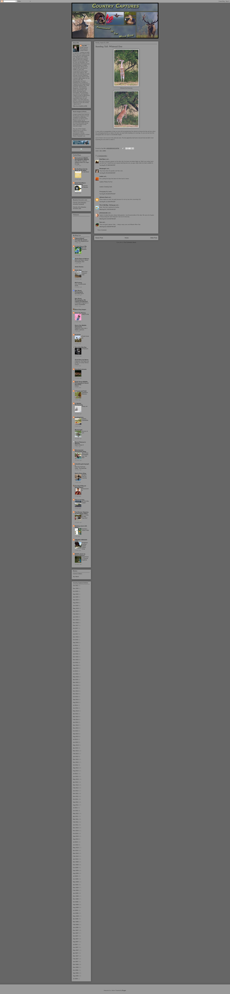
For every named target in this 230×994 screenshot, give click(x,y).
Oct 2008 (75, 902)
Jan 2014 (75, 722)
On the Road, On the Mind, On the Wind (81, 169)
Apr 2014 (75, 713)
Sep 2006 (75, 973)
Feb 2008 (75, 924)
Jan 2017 (75, 634)
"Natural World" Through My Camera (81, 239)
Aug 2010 (75, 839)
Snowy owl (84, 406)
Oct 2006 (75, 970)
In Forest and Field (80, 391)
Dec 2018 (75, 619)
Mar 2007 (75, 956)
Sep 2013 (75, 733)
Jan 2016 (75, 654)
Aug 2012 (75, 770)
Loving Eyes (85, 348)
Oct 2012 (75, 765)
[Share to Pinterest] (133, 148)
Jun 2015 (75, 674)
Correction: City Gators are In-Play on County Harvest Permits (82, 362)
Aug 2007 (75, 941)
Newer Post (99, 238)
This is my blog (79, 499)
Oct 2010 (75, 833)
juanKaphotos (79, 417)
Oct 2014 (75, 696)
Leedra (101, 176)
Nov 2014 (75, 693)
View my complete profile (80, 106)
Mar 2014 (75, 716)
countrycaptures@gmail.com (81, 121)
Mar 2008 (75, 921)
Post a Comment (102, 230)
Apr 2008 (75, 919)
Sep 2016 (75, 642)
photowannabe (103, 213)
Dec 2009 (75, 862)
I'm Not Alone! (85, 172)
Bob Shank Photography (79, 291)
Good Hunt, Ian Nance (81, 359)
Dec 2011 (75, 793)
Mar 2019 (75, 611)
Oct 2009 (75, 867)
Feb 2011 (75, 822)
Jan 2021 (75, 585)
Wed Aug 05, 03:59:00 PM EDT (107, 226)
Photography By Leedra (105, 191)
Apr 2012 (75, 782)
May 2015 (76, 676)
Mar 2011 (75, 819)
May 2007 (76, 950)
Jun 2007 (75, 947)
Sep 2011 (75, 802)
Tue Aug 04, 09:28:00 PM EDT (107, 194)
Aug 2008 (75, 907)
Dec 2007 (75, 930)
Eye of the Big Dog (80, 347)
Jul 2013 (75, 739)
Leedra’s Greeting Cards (105, 186)
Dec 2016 (75, 637)
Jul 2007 (75, 944)
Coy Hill (84, 45)
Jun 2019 (75, 605)
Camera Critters (77, 573)
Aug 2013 (75, 736)
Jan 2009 (75, 893)
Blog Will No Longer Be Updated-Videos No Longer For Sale (82, 162)
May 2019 (76, 608)
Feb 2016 (75, 651)
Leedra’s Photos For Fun (105, 182)
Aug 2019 (75, 602)
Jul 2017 (75, 631)
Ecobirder (78, 334)
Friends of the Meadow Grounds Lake (79, 207)
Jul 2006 (75, 978)
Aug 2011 (75, 805)
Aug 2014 (75, 702)
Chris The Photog (80, 313)
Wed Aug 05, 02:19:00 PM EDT (107, 219)
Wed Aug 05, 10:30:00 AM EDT (107, 209)
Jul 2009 (75, 876)
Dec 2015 (75, 656)
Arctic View (78, 270)
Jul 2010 (75, 842)
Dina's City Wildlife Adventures (80, 326)
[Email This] (126, 148)
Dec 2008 (75, 896)
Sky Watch (76, 576)
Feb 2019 (75, 614)
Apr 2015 (75, 679)
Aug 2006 (75, 976)
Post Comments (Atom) (130, 242)
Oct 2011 (75, 799)
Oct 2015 (75, 662)
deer (101, 151)
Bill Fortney (78, 282)
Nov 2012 (75, 762)
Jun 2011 (75, 810)
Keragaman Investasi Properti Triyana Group (85, 546)
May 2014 (76, 711)
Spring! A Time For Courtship (84, 476)
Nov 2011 (75, 796)
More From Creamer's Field (84, 273)
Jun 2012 (75, 776)
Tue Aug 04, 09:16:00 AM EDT (107, 173)
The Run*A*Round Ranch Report (80, 486)
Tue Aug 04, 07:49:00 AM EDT (107, 165)
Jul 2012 (75, 773)
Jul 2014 (75, 705)
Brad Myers (102, 159)
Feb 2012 (75, 788)
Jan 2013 (75, 756)
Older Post (153, 238)
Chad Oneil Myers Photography (80, 183)
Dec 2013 (75, 725)
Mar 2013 (75, 750)
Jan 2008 (75, 927)
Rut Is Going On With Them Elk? (85, 516)
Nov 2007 (75, 933)
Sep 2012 (75, 768)
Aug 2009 (75, 873)
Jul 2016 (75, 645)
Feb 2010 (75, 856)
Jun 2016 (75, 648)
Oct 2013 (75, 731)
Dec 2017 (75, 625)
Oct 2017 (75, 628)
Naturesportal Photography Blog (80, 450)
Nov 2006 (75, 967)
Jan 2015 (75, 688)
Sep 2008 (75, 904)
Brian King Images (80, 309)
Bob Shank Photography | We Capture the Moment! (81, 300)
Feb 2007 (75, 959)
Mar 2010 (75, 853)
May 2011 (76, 813)
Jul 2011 (75, 807)
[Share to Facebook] (131, 148)
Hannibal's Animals (81, 369)
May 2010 (76, 847)
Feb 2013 (75, 753)
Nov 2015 (75, 659)
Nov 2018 (75, 622)
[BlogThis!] (128, 148)
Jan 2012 (75, 790)
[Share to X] (130, 148)
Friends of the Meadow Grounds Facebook (79, 203)
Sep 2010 (75, 836)
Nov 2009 (75, 864)
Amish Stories (79, 266)
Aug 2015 (75, 668)
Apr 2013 (75, 748)
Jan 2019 (75, 617)
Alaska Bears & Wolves (82, 258)
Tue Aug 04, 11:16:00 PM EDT (107, 201)
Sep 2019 (75, 599)
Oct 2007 (75, 936)
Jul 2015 (75, 671)
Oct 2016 (75, 639)
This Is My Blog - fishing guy (107, 205)
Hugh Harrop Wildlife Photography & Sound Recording (81, 383)
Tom (100, 222)
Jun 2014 (75, 708)
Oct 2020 (75, 591)
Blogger (124, 990)
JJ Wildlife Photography (79, 404)
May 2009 (76, 882)
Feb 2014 (75, 719)
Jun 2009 (75, 879)
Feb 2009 (75, 890)
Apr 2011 (75, 816)
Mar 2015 (75, 682)
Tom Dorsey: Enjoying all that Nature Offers (81, 512)
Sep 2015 (75, 665)
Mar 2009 (75, 887)
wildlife (104, 151)
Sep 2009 (75, 870)
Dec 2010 (75, 827)
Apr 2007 (75, 953)
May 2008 (76, 916)
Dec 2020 (75, 588)
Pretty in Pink (85, 314)
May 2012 (76, 779)
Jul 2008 (75, 910)
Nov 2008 (75, 899)
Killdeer (77, 386)
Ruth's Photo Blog (80, 473)
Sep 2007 (75, 939)
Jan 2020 (75, 597)
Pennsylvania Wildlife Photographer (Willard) (82, 158)
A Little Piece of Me (81, 246)
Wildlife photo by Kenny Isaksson (80, 554)
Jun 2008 (75, 913)
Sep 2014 (75, 699)
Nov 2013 (75, 728)
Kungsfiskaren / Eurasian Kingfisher (85, 558)
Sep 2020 (75, 594)
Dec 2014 (75, 691)
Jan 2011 (75, 825)
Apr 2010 (75, 850)
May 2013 (76, 745)
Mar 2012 (75, 785)
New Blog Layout (79, 293)
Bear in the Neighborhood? (82, 241)
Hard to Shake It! (79, 445)
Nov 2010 (75, 830)
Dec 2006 (75, 964)
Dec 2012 (75, 759)
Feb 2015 (75, 685)
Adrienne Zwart (103, 197)
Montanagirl (102, 168)
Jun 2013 (75, 742)
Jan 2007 (75, 961)
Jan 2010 (75, 859)
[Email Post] (123, 148)
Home (127, 238)
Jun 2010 (75, 845)
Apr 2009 (75, 884)
